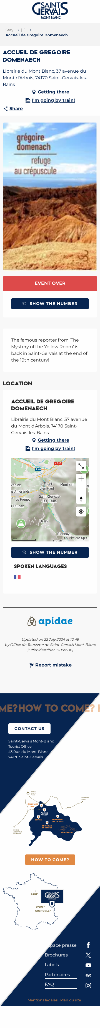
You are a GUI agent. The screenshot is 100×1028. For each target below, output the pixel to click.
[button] (50, 197)
